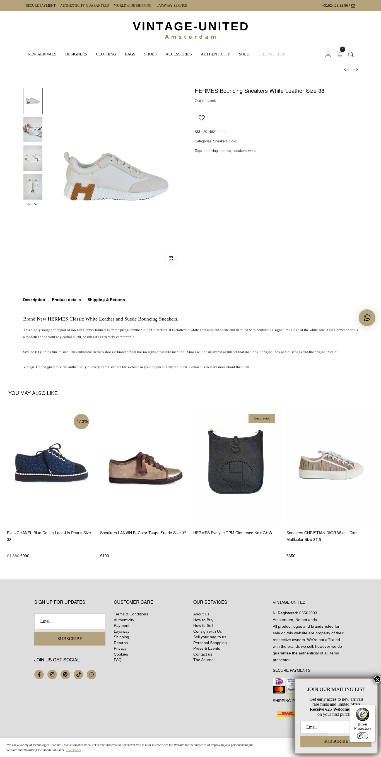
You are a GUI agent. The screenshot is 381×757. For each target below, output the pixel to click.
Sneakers (220, 141)
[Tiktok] (78, 674)
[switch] (362, 735)
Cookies (121, 654)
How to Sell (203, 625)
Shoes (150, 54)
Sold (244, 54)
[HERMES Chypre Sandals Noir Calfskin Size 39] (355, 69)
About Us (201, 614)
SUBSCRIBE (69, 638)
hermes (225, 151)
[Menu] (372, 708)
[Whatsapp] (91, 674)
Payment (121, 625)
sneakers (240, 151)
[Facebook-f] (39, 674)
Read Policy (73, 750)
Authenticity (215, 54)
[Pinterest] (65, 674)
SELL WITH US (271, 54)
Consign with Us (207, 631)
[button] (367, 317)
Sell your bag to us (209, 637)
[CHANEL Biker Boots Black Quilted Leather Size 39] (346, 69)
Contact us (202, 654)
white (252, 151)
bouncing (211, 151)
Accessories (179, 54)
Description (34, 299)
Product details (66, 299)
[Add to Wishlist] (202, 118)
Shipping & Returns (106, 299)
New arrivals (42, 54)
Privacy (120, 648)
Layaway (121, 631)
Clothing (106, 54)
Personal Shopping (210, 642)
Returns (121, 642)
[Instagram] (52, 674)
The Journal (203, 659)
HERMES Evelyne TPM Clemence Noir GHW (232, 532)
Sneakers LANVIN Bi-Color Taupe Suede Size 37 (143, 532)
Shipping (121, 637)
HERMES (58, 319)
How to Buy (203, 620)
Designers (76, 54)
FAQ (118, 659)
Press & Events (206, 648)
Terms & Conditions (131, 614)
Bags (130, 54)
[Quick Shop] (94, 482)
